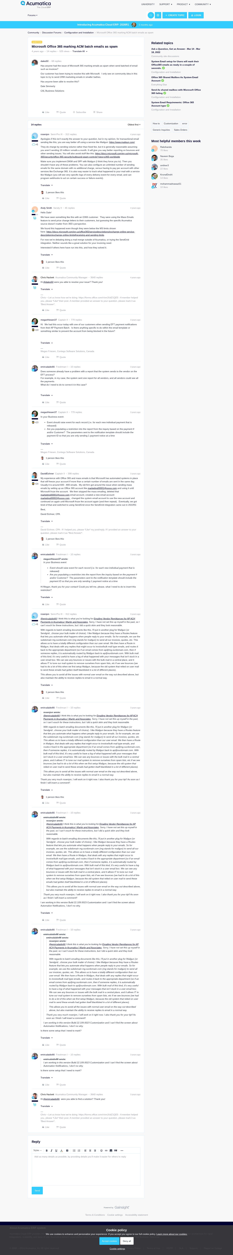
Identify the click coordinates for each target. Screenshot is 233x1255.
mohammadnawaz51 (170, 184)
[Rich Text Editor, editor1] (86, 1169)
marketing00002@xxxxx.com (55, 498)
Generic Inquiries (161, 130)
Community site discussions (165, 56)
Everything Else (159, 84)
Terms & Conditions (95, 1215)
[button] (174, 15)
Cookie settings (115, 1215)
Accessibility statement (136, 1215)
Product (182, 4)
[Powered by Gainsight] (116, 1208)
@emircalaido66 (49, 618)
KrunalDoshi (166, 174)
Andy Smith (46, 208)
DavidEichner (47, 473)
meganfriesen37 (49, 320)
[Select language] (158, 15)
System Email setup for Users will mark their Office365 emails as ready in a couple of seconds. (175, 64)
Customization (171, 123)
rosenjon (45, 134)
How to (156, 123)
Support (164, 4)
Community (202, 4)
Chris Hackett (47, 277)
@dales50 (48, 282)
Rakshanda (166, 147)
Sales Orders (180, 130)
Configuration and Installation (79, 32)
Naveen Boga (167, 156)
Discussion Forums (51, 32)
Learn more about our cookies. (171, 1234)
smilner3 (164, 165)
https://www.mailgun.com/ (122, 142)
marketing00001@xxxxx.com (102, 488)
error (184, 123)
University (148, 4)
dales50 (45, 61)
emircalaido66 (48, 366)
